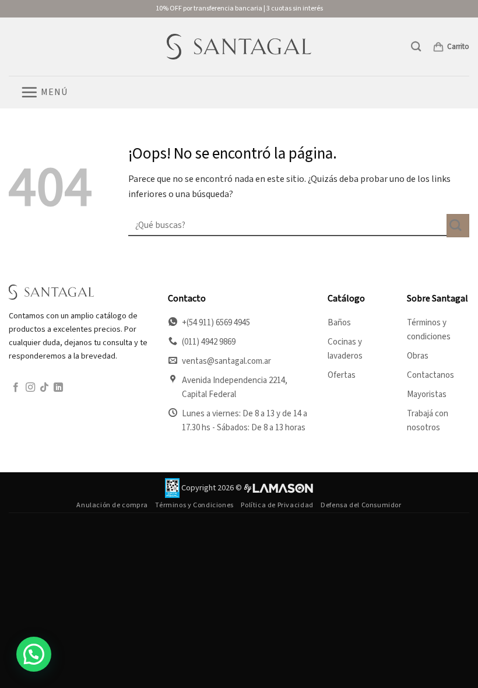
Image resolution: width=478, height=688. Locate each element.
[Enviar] (458, 225)
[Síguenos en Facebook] (15, 387)
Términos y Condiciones (194, 505)
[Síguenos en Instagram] (30, 387)
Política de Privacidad (277, 505)
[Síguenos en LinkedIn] (58, 387)
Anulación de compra (112, 505)
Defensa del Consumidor (361, 505)
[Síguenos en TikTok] (44, 387)
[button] (416, 46)
